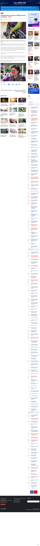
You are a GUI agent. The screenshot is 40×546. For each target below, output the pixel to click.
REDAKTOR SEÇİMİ (23, 7)
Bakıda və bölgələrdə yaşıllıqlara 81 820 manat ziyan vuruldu (34, 461)
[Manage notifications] (38, 544)
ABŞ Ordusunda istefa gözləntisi (34, 388)
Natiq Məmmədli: (21, 104)
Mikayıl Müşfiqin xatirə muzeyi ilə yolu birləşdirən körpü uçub (30, 38)
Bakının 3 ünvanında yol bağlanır (34, 483)
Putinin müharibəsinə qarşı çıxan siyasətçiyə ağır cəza (34, 259)
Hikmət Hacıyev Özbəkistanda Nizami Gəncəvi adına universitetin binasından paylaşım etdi (34, 161)
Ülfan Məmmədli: (35, 434)
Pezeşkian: (34, 225)
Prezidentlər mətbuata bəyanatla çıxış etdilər (34, 145)
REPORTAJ (19, 7)
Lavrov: (34, 265)
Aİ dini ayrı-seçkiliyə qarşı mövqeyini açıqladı (35, 361)
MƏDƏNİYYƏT (2, 9)
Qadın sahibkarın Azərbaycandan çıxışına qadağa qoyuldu (34, 277)
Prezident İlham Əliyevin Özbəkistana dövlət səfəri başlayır (34, 222)
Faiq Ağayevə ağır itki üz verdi (34, 309)
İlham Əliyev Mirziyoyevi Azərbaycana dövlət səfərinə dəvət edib (35, 142)
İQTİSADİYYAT (10, 7)
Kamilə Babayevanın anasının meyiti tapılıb (36, 63)
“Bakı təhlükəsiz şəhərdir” (34, 306)
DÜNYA (17, 7)
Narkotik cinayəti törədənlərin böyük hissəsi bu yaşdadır (34, 380)
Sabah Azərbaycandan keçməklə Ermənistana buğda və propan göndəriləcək (35, 431)
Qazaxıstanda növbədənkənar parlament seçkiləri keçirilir (34, 233)
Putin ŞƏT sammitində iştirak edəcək (35, 480)
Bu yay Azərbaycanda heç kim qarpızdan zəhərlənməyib (34, 371)
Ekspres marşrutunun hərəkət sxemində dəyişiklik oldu (34, 353)
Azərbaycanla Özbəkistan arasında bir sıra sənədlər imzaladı (34, 287)
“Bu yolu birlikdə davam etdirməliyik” (34, 153)
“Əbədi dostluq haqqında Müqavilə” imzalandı (34, 174)
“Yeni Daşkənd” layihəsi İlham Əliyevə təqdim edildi (35, 157)
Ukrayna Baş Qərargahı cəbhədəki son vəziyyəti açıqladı (34, 211)
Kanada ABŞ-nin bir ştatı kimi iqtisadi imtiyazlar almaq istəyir (35, 194)
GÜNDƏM (4, 7)
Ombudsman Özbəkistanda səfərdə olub (34, 200)
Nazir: (34, 280)
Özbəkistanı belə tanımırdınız (35, 338)
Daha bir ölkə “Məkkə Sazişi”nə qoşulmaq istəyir (34, 349)
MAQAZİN (18, 9)
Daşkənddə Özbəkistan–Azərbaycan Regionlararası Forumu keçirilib (34, 262)
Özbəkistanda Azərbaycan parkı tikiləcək (34, 167)
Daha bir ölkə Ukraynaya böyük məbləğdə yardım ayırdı (34, 126)
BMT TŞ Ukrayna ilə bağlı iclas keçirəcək (34, 383)
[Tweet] (13, 84)
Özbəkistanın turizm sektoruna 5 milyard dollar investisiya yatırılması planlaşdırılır (34, 111)
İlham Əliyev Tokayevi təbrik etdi (34, 147)
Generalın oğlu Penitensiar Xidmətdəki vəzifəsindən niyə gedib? (36, 38)
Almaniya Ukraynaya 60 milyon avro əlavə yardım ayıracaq (34, 296)
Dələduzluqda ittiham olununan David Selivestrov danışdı (30, 64)
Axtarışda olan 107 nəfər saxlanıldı (34, 293)
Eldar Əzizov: (35, 256)
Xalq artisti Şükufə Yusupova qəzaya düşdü (35, 335)
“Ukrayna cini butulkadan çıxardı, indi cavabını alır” (34, 284)
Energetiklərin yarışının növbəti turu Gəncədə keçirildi (4, 115)
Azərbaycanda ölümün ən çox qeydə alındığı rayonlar (35, 406)
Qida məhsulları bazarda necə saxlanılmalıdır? (35, 421)
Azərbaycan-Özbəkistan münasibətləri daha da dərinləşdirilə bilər (34, 151)
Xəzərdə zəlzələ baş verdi (34, 393)
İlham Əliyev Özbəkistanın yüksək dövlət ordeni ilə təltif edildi (35, 182)
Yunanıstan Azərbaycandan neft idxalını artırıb (34, 458)
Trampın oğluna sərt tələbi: (34, 416)
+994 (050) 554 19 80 (17, 499)
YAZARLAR (6, 9)
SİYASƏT (7, 7)
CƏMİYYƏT (14, 7)
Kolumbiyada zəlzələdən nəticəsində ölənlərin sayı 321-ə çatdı (34, 427)
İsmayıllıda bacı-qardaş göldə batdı (34, 268)
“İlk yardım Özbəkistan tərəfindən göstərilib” (34, 138)
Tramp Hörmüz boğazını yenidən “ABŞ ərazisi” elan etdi (34, 247)
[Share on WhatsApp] (2, 84)
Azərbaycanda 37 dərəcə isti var (35, 373)
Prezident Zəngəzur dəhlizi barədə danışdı (34, 122)
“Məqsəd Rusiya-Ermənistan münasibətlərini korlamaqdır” (35, 253)
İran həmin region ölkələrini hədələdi (34, 218)
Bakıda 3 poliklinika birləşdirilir (33, 455)
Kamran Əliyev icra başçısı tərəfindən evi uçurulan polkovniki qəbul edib (30, 51)
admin (5, 19)
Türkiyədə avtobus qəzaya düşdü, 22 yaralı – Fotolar (34, 344)
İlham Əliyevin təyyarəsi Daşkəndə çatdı (34, 188)
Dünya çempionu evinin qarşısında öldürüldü (34, 328)
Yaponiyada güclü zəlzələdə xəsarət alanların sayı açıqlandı (34, 236)
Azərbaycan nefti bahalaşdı (34, 317)
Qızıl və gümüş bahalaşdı (34, 395)
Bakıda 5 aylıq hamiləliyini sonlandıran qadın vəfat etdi (22, 136)
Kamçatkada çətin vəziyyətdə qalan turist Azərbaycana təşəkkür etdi (35, 197)
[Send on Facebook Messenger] (10, 84)
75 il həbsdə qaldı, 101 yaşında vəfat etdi (34, 401)
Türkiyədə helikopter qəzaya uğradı (35, 320)
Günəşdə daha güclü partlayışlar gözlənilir (34, 485)
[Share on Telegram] (16, 84)
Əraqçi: (34, 441)
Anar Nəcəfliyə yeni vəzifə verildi (34, 443)
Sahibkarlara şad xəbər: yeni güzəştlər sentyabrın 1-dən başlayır (35, 364)
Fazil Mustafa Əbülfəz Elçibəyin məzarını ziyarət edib (34, 204)
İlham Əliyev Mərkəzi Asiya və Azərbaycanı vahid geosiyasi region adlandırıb (34, 171)
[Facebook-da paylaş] (5, 84)
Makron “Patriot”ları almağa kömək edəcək (34, 274)
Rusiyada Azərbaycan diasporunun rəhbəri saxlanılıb (34, 450)
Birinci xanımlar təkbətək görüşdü (34, 136)
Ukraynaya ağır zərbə (34, 377)
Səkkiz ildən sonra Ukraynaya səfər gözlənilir (34, 474)
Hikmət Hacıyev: (35, 178)
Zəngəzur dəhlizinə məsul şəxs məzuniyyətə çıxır (34, 367)
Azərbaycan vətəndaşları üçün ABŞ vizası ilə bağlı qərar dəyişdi (34, 303)
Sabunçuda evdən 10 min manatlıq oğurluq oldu (34, 312)
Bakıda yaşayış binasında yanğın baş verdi (34, 129)
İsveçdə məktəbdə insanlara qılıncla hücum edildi (34, 452)
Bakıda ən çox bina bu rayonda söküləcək (36, 48)
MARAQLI (20, 9)
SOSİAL (31, 7)
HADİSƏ (12, 9)
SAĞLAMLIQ (14, 9)
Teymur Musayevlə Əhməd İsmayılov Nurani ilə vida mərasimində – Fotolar (34, 341)
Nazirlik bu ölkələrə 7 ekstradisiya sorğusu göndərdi (34, 471)
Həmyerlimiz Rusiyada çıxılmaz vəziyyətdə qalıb (34, 323)
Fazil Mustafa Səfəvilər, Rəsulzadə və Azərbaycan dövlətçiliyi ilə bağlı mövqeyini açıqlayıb (36, 78)
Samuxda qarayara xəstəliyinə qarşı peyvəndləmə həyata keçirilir (35, 465)
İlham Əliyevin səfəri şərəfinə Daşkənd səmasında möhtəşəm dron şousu (35, 240)
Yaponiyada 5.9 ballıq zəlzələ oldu (35, 271)
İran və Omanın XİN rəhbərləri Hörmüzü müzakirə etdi (35, 419)
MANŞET (2, 7)
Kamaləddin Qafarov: (34, 229)
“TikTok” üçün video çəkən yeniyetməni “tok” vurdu (34, 300)
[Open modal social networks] (19, 84)
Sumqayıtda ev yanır (33, 325)
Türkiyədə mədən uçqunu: (34, 468)
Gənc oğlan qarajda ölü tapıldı (34, 424)
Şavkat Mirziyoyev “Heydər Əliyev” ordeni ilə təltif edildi (34, 185)
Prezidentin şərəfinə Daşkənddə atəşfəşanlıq (34, 115)
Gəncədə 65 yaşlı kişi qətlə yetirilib (34, 446)
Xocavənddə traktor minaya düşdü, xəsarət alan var (21, 126)
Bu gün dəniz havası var (34, 385)
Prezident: (34, 119)
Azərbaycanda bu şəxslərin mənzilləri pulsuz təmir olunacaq (34, 398)
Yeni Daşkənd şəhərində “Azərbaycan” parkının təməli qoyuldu (35, 108)
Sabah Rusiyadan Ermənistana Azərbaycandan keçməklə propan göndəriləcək (35, 215)
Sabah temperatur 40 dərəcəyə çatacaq (34, 358)
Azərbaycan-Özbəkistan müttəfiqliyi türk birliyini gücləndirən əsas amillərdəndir (34, 207)
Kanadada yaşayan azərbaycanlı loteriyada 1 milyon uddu (34, 410)
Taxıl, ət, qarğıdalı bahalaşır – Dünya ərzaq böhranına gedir (35, 391)
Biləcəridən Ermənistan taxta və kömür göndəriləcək (35, 355)
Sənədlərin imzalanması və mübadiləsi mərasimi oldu (34, 165)
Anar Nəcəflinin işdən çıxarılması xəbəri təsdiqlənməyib (30, 77)
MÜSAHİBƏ (28, 7)
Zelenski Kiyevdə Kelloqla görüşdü (34, 290)
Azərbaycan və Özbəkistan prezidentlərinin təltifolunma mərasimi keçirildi (34, 132)
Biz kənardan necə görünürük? (33, 243)
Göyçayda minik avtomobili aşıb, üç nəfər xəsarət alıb (34, 437)
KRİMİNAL (9, 9)
